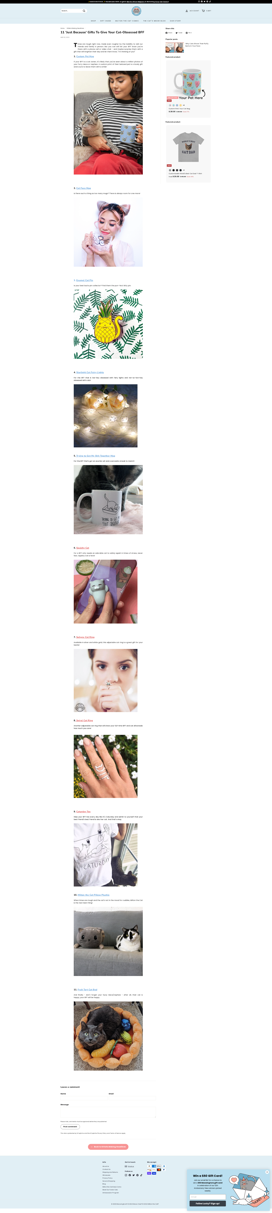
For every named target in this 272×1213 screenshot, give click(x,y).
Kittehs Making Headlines (75, 28)
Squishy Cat (82, 547)
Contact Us (106, 1169)
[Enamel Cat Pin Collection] (108, 358)
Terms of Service (115, 1133)
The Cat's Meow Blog (154, 21)
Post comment (70, 1126)
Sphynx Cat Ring (85, 637)
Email (111, 1094)
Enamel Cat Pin (84, 280)
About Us (106, 1166)
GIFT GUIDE (105, 21)
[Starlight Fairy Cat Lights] (105, 447)
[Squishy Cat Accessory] (105, 623)
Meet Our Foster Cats (110, 1190)
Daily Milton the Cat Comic (145, 2)
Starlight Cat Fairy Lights (90, 372)
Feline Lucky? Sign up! (208, 1203)
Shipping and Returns (110, 1172)
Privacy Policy (102, 1133)
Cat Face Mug (83, 188)
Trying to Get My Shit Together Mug (95, 455)
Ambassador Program (111, 1193)
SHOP (93, 21)
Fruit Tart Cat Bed (87, 989)
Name (63, 1094)
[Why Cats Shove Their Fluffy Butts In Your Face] (175, 47)
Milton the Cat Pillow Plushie (93, 894)
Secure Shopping (109, 1181)
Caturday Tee (83, 811)
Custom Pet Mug (85, 56)
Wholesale (106, 1175)
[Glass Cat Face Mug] (108, 266)
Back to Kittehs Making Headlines (110, 1147)
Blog (104, 1184)
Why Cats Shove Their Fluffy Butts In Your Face (197, 44)
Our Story (175, 21)
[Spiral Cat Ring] (105, 797)
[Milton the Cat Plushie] (108, 975)
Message (65, 1104)
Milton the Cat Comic (127, 21)
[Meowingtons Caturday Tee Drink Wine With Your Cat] (105, 886)
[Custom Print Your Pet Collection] (108, 174)
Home (62, 28)
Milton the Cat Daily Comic (112, 1187)
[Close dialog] (267, 1172)
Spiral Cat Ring (84, 720)
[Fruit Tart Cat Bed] (108, 1070)
